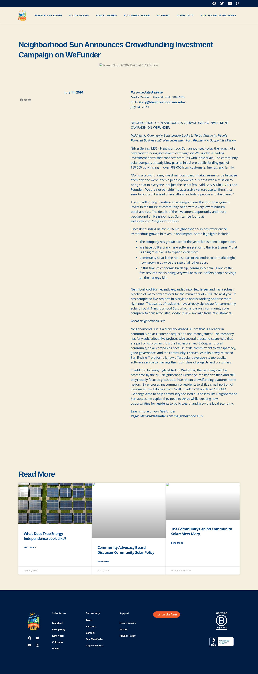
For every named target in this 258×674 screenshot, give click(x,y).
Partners (91, 626)
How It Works (106, 15)
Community (185, 15)
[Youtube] (229, 3)
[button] (21, 100)
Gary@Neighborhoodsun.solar (162, 102)
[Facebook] (214, 3)
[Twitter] (222, 3)
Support (163, 15)
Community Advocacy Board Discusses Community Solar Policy (125, 550)
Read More (30, 547)
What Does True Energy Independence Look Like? (45, 536)
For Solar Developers (218, 15)
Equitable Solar (137, 15)
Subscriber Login (48, 15)
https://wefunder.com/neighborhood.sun (171, 416)
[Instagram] (237, 3)
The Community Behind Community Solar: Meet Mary (201, 531)
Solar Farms (79, 15)
